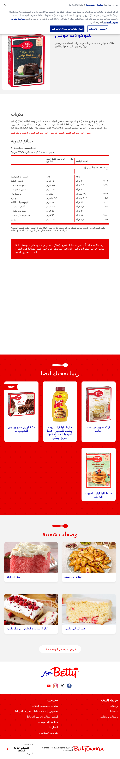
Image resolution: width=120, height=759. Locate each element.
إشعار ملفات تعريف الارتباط (42, 716)
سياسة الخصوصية (48, 722)
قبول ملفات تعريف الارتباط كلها (67, 28)
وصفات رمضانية (109, 716)
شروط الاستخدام (48, 732)
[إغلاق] (4, 4)
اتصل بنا (53, 727)
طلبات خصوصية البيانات (45, 706)
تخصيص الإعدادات (98, 28)
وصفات (114, 706)
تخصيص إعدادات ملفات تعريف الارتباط (36, 711)
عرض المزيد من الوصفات (62, 649)
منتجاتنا (114, 711)
